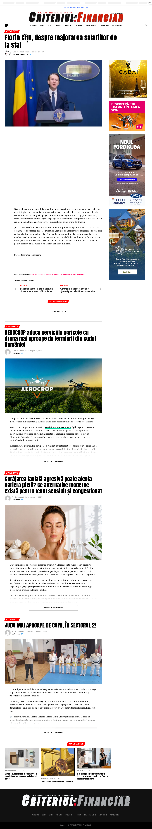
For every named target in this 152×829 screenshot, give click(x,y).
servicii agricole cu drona (58, 427)
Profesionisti (117, 25)
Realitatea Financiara (31, 254)
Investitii (68, 25)
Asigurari (33, 25)
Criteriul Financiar (21, 54)
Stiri (50, 25)
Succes (17, 634)
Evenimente (105, 25)
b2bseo (17, 353)
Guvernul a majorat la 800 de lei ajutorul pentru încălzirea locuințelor (58, 274)
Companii (58, 25)
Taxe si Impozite (91, 25)
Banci (42, 25)
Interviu (79, 25)
